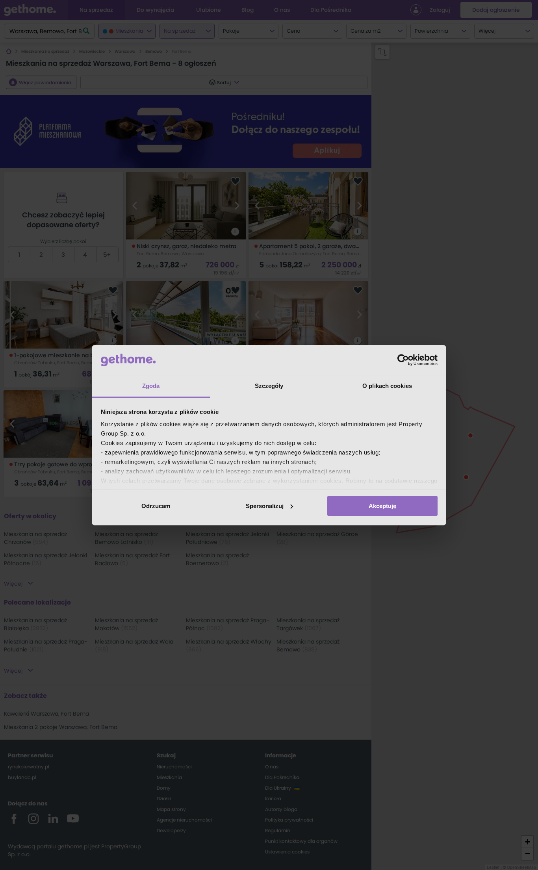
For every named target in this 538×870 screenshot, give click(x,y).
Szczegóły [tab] (269, 385)
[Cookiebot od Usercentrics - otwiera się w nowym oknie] (403, 360)
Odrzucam (155, 506)
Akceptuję (382, 506)
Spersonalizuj (265, 506)
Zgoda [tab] (151, 385)
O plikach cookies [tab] (387, 385)
